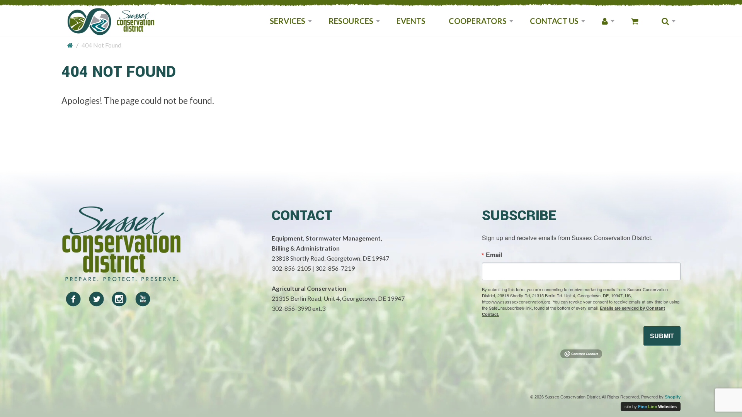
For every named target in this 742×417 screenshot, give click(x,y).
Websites (657, 406)
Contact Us (554, 20)
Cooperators (478, 20)
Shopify (673, 397)
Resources (350, 20)
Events (411, 20)
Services (287, 20)
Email (494, 255)
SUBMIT (662, 335)
